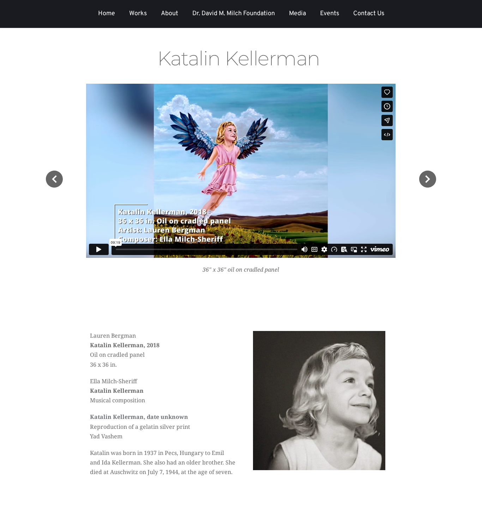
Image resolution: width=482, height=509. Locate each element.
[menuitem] (106, 14)
